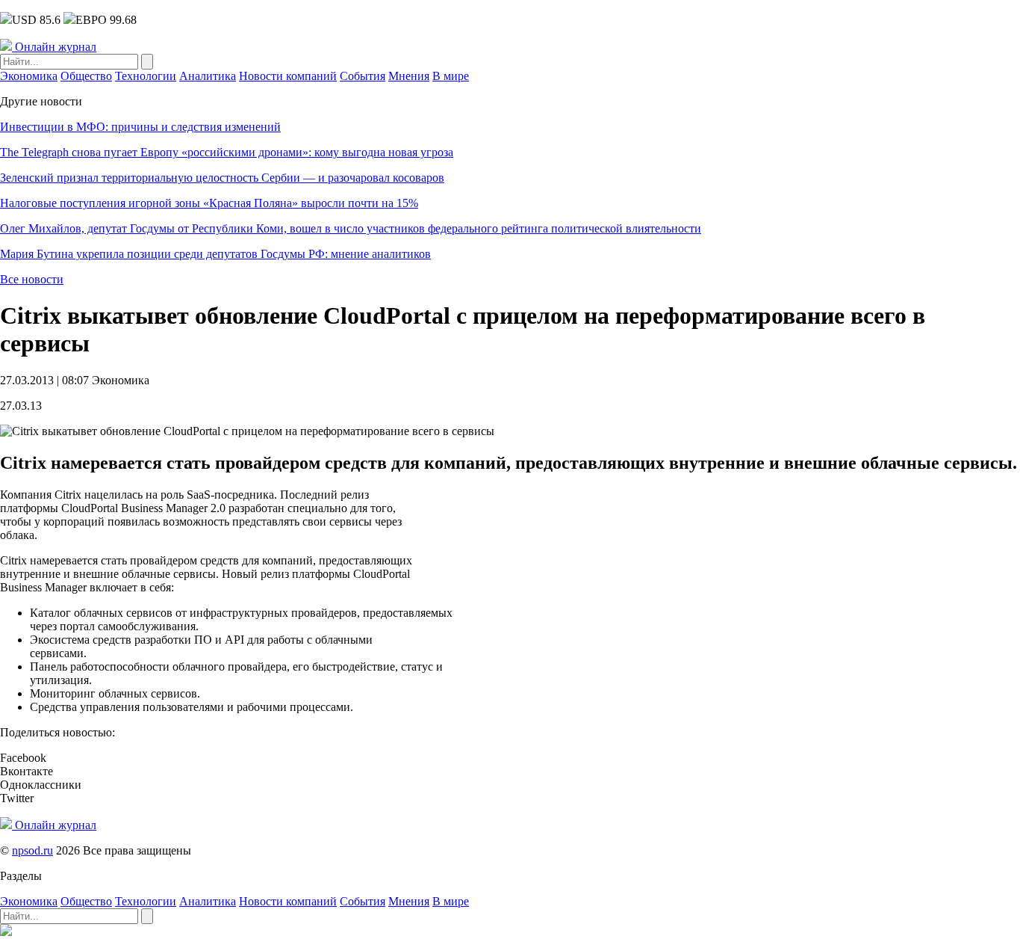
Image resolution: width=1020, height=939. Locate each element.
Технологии (145, 76)
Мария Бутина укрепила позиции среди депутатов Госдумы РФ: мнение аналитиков (215, 253)
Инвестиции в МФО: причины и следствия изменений (140, 126)
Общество (86, 76)
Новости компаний (288, 76)
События (362, 76)
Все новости (31, 279)
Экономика (28, 76)
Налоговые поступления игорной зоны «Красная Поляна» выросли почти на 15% (209, 203)
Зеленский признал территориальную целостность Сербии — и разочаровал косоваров (222, 177)
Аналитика (207, 76)
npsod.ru (32, 850)
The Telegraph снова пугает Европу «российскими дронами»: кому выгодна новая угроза (226, 152)
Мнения (408, 76)
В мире (450, 76)
